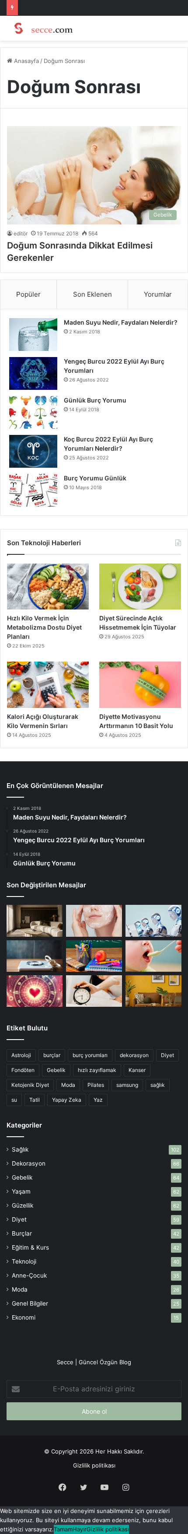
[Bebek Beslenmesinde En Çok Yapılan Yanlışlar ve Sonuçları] (153, 956)
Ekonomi (23, 1317)
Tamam (63, 1529)
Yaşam (21, 1191)
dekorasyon (134, 1055)
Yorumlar (158, 294)
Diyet (167, 1055)
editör (21, 233)
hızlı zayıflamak (97, 1070)
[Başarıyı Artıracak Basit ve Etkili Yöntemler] (94, 956)
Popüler (28, 294)
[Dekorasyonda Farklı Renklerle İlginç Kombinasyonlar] (153, 991)
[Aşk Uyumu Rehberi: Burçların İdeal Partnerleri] (35, 991)
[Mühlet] (42, 28)
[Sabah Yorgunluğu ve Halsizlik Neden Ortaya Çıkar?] (94, 991)
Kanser (137, 1070)
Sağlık (20, 1149)
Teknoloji (24, 1261)
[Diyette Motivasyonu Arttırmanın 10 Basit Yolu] (140, 685)
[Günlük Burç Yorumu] (33, 412)
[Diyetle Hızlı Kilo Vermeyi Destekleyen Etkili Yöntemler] (35, 956)
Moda (68, 1085)
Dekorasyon (28, 1163)
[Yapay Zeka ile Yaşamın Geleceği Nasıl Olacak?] (153, 920)
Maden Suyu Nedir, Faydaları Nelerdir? (121, 322)
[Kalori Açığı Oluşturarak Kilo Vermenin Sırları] (48, 685)
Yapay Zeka (66, 1099)
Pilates (95, 1085)
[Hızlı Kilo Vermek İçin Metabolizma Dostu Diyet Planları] (48, 587)
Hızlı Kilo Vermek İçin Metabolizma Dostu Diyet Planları (44, 627)
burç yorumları (90, 1055)
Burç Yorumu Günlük (95, 478)
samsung (127, 1085)
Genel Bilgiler (30, 1303)
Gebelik (56, 1070)
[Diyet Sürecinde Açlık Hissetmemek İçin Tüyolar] (140, 587)
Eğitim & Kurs (30, 1247)
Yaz (98, 1099)
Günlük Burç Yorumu (95, 400)
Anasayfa (25, 60)
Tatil (34, 1099)
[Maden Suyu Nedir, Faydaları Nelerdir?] (33, 334)
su (14, 1099)
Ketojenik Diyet (30, 1085)
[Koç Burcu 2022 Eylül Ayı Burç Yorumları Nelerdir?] (33, 451)
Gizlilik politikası (94, 1465)
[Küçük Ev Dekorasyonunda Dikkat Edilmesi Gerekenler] (35, 920)
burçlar (51, 1055)
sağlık (157, 1085)
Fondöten (23, 1070)
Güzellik (22, 1205)
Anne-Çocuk (29, 1275)
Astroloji (21, 1055)
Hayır (80, 1529)
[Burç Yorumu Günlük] (33, 490)
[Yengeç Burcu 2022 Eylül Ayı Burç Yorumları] (33, 373)
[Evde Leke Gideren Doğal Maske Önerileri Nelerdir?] (94, 920)
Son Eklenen (92, 294)
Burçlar (22, 1233)
